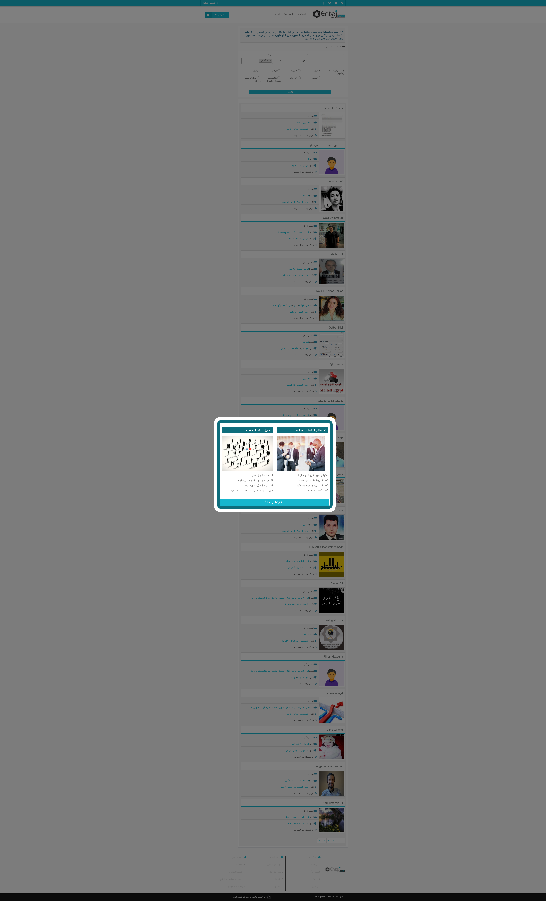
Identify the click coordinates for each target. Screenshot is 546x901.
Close (333, 418)
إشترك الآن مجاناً (274, 502)
